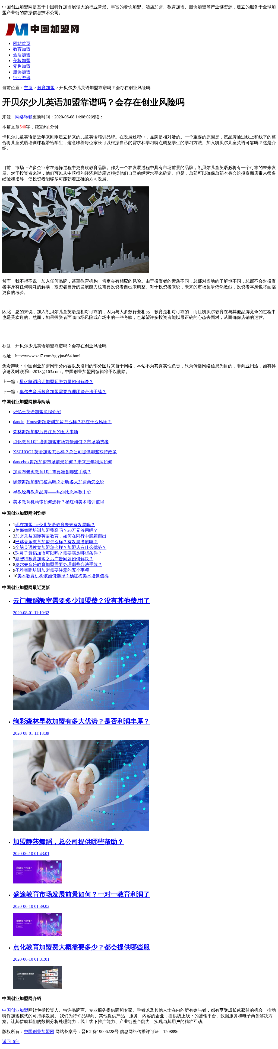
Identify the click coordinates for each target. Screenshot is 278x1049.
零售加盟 (21, 66)
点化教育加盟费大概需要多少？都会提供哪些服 (81, 947)
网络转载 (24, 117)
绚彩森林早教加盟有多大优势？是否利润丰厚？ (81, 721)
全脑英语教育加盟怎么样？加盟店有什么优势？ (60, 547)
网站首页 (21, 43)
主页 (28, 87)
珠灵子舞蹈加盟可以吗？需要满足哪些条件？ (58, 553)
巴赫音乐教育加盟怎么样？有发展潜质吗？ (56, 541)
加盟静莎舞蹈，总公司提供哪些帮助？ (68, 841)
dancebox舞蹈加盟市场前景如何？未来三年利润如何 (62, 461)
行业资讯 (21, 77)
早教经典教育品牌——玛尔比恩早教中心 (52, 492)
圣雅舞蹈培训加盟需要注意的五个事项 (52, 570)
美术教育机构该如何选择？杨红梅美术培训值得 (58, 502)
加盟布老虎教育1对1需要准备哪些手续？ (52, 472)
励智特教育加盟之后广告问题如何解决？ (54, 558)
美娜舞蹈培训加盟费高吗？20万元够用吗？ (56, 530)
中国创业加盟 (15, 1010)
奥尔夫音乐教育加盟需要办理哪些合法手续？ (63, 391)
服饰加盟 (21, 72)
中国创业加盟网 (39, 1031)
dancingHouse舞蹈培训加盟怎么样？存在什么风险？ (62, 421)
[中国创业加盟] (43, 34)
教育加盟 (21, 49)
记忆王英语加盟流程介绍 (37, 411)
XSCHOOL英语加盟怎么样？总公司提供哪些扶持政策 (65, 451)
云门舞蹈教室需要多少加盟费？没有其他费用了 (81, 600)
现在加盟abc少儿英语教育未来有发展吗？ (55, 524)
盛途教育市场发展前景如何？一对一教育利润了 (81, 894)
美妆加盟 (21, 60)
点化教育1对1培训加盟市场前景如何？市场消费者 (61, 441)
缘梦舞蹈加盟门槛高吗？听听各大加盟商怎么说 (58, 482)
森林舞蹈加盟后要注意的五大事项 (45, 431)
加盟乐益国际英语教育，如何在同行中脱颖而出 (60, 536)
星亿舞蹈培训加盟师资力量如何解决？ (56, 381)
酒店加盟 (21, 55)
